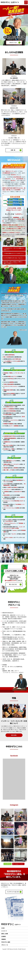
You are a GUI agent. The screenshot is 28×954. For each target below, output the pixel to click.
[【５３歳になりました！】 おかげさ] (20, 828)
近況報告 (3, 936)
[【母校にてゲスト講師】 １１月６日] (20, 855)
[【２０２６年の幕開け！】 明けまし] (7, 841)
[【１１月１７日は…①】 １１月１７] (7, 855)
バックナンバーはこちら (13, 891)
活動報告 (3, 939)
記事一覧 (13, 150)
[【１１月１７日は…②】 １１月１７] (20, 841)
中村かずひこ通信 (5, 942)
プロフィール (4, 945)
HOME (3, 928)
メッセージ (4, 931)
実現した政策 (4, 933)
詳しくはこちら (13, 584)
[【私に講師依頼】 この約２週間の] (7, 815)
